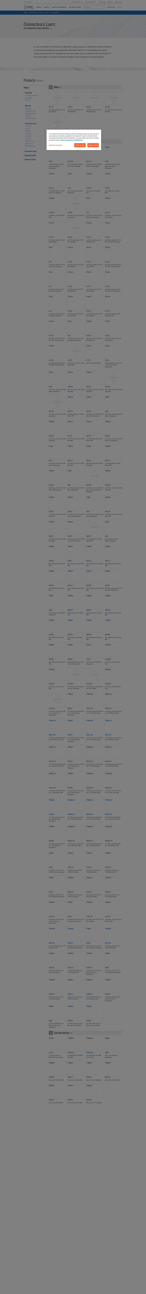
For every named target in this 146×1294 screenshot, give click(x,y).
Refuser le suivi (80, 145)
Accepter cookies (93, 145)
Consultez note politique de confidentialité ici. (71, 140)
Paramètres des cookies (55, 145)
